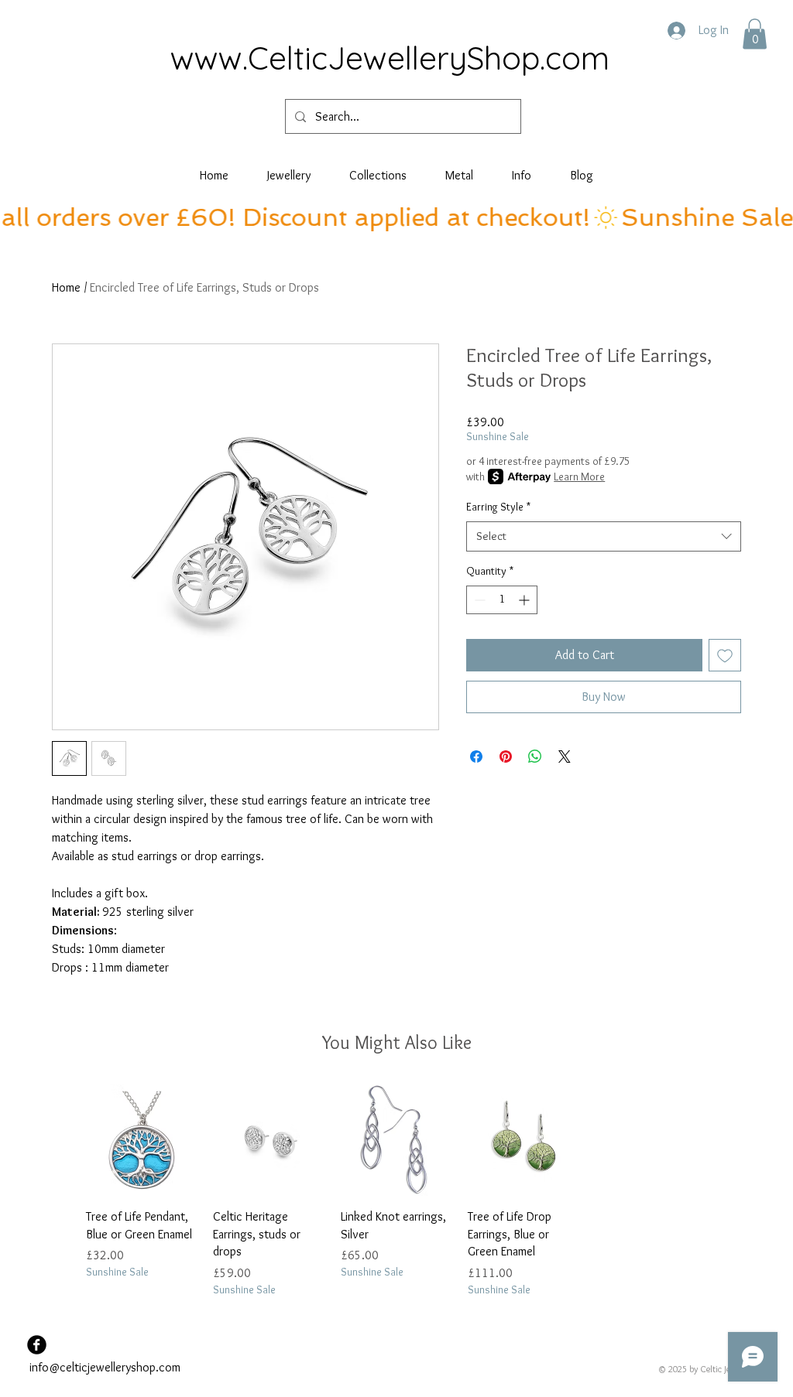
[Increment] (525, 599)
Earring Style (498, 507)
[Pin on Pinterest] (505, 756)
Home (66, 287)
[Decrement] (478, 599)
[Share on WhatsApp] (535, 756)
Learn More (579, 476)
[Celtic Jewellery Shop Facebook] (36, 1344)
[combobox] (603, 536)
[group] (396, 1191)
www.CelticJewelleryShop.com (389, 57)
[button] (754, 34)
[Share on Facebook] (476, 756)
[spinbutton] (502, 599)
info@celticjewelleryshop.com (104, 1367)
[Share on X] (564, 756)
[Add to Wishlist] (725, 655)
